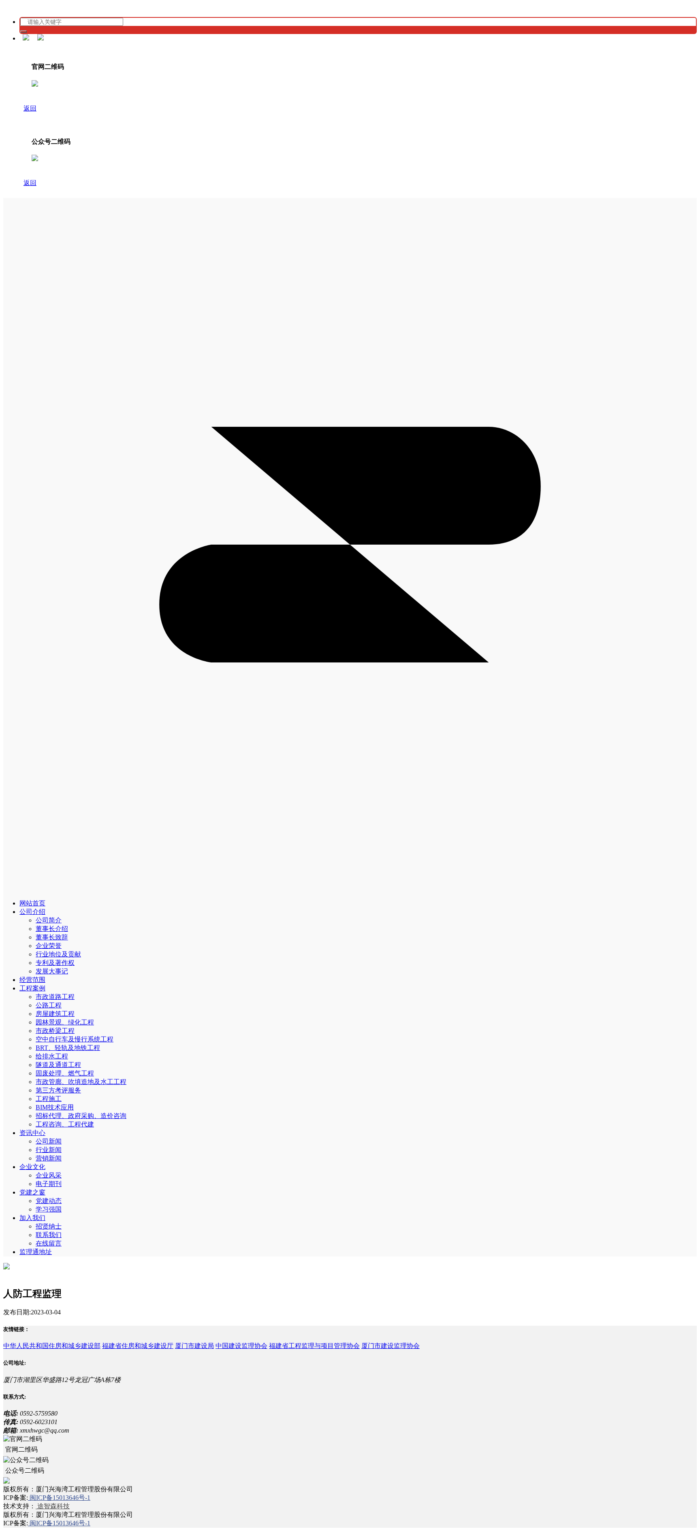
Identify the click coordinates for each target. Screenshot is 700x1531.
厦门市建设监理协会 (390, 1345)
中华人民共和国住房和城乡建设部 (51, 1345)
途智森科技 (53, 1506)
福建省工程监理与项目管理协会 (314, 1345)
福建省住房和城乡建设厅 (137, 1345)
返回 (29, 108)
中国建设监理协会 (241, 1345)
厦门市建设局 (194, 1345)
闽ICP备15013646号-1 (59, 1497)
